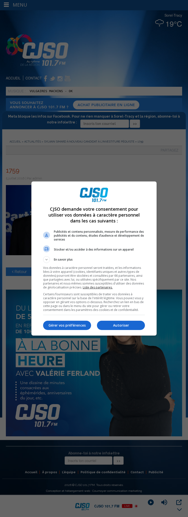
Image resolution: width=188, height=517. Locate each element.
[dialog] (94, 258)
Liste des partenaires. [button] (98, 287)
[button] (94, 259)
